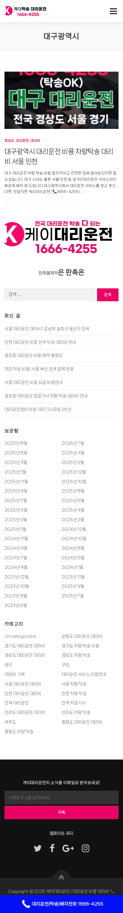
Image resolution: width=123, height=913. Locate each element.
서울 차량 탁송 (74, 684)
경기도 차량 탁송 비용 (80, 646)
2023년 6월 (15, 605)
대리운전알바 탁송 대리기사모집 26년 (37, 409)
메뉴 (111, 11)
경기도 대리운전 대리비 (24, 646)
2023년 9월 (72, 586)
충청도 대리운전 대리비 (81, 722)
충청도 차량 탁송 (18, 731)
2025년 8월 (72, 491)
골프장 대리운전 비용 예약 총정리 (33, 355)
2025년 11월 (16, 481)
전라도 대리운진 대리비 (24, 712)
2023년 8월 (15, 595)
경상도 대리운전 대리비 (22, 140)
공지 (8, 664)
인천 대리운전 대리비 (22, 693)
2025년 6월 (72, 500)
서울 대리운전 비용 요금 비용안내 (33, 382)
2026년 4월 (72, 453)
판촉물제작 (48, 273)
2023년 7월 (72, 595)
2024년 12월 (73, 529)
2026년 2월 (72, 462)
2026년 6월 (15, 453)
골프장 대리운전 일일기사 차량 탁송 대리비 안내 (45, 396)
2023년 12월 (16, 577)
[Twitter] (37, 849)
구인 (65, 664)
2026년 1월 (15, 472)
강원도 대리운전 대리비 (81, 636)
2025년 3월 (15, 519)
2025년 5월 (15, 510)
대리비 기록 (14, 674)
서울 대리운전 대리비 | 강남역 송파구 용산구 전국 (46, 328)
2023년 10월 (16, 586)
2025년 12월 (73, 472)
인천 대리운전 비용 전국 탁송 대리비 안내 (40, 342)
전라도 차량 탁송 (75, 712)
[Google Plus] (68, 849)
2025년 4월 (72, 510)
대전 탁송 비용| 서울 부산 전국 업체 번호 (39, 369)
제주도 (10, 722)
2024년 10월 (73, 538)
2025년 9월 (15, 491)
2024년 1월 (72, 567)
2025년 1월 (15, 529)
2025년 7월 (15, 500)
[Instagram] (86, 849)
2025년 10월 (73, 481)
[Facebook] (52, 849)
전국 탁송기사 (73, 702)
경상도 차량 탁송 (75, 655)
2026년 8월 (15, 443)
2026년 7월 (72, 443)
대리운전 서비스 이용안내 (83, 674)
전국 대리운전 (16, 702)
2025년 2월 (72, 519)
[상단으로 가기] (61, 877)
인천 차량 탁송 (74, 693)
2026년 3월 (15, 462)
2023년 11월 (73, 577)
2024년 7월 (15, 557)
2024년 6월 (72, 557)
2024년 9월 (15, 548)
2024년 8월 (72, 548)
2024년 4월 (15, 567)
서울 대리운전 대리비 (22, 684)
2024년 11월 (16, 538)
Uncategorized (20, 636)
